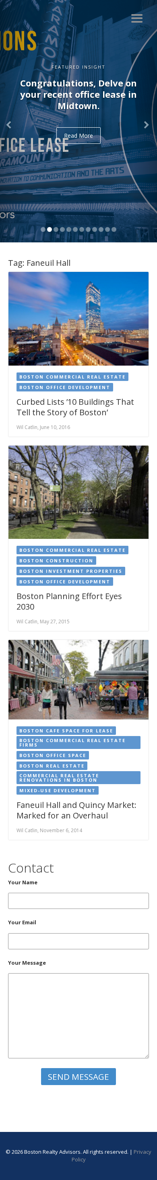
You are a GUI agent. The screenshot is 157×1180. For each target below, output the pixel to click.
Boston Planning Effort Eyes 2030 (69, 601)
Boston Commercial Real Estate (72, 377)
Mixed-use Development (57, 790)
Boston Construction (56, 560)
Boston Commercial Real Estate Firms (72, 742)
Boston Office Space (52, 755)
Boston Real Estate (52, 766)
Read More (78, 135)
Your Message (27, 962)
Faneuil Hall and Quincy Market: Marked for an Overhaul (76, 810)
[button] (12, 121)
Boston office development (64, 387)
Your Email (22, 922)
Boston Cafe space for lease (66, 731)
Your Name (22, 882)
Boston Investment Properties (70, 571)
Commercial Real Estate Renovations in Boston (59, 777)
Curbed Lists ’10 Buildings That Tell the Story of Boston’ (75, 407)
